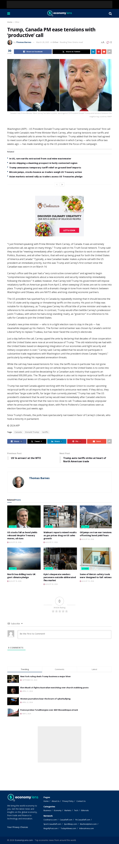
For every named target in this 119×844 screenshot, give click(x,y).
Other (17, 22)
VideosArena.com (86, 828)
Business (47, 810)
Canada (18, 432)
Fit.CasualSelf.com (82, 819)
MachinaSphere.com (88, 824)
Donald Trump (32, 432)
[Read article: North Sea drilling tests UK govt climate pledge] (24, 559)
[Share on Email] (104, 51)
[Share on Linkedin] (93, 51)
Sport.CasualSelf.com (52, 824)
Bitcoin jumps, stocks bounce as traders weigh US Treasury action (45, 172)
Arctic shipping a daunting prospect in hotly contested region (43, 163)
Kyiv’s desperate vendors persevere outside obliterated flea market (60, 577)
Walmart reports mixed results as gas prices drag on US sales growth (60, 535)
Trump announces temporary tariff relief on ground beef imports (45, 167)
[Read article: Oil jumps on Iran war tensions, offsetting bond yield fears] (96, 517)
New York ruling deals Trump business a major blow (45, 676)
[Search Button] (110, 13)
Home (9, 22)
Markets (67, 810)
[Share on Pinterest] (98, 51)
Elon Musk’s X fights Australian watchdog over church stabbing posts (54, 687)
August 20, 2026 (15, 542)
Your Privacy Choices (17, 827)
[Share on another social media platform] (109, 51)
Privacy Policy (67, 801)
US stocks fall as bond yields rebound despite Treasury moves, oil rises (22, 535)
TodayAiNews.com (68, 828)
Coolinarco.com (50, 819)
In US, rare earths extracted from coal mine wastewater (40, 158)
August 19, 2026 (15, 581)
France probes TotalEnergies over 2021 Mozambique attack (49, 710)
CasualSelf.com (66, 819)
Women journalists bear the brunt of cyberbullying (45, 698)
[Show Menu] (8, 13)
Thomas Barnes (23, 42)
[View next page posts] (62, 184)
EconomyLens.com (24, 840)
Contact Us (80, 801)
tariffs (45, 432)
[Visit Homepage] (59, 13)
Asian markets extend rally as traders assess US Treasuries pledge (45, 176)
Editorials (85, 810)
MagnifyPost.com (51, 828)
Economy (57, 810)
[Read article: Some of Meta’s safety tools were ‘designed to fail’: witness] (96, 559)
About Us (55, 801)
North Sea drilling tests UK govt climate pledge (21, 576)
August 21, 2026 (51, 542)
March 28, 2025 (42, 42)
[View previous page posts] (57, 184)
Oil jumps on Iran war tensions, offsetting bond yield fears (96, 534)
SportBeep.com (70, 824)
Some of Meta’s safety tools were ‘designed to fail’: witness (96, 576)
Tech (76, 810)
